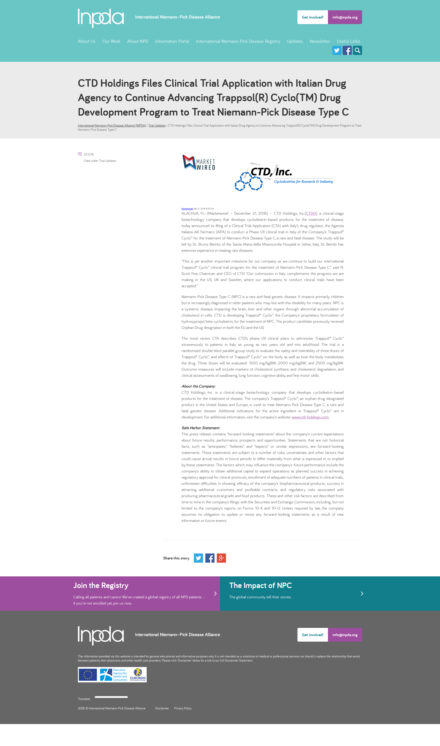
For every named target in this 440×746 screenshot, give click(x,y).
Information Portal (172, 41)
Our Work (111, 41)
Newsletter (320, 41)
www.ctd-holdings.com (310, 417)
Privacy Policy (183, 708)
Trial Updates (156, 125)
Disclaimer (162, 708)
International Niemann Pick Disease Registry (238, 41)
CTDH (311, 213)
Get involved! (312, 17)
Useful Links (348, 41)
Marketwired (187, 208)
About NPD (137, 41)
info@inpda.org (345, 17)
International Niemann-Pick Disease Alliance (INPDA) (112, 125)
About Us (87, 41)
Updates (295, 41)
